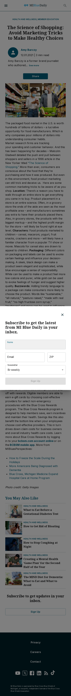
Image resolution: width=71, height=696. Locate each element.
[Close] (62, 314)
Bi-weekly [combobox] (14, 369)
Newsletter (13, 365)
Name (10, 342)
